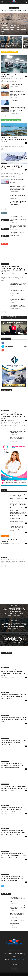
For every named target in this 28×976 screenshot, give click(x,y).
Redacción (3, 76)
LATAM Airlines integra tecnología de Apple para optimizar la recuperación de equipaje (17, 495)
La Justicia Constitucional (16, 84)
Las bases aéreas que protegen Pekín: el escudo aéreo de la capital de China (14, 787)
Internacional (4, 135)
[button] (2, 2)
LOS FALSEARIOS (14, 100)
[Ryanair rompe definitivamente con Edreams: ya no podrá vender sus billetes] (5, 196)
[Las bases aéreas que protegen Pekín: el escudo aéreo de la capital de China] (14, 778)
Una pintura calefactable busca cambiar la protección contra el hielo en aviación (18, 181)
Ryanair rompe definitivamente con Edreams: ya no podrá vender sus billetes (18, 195)
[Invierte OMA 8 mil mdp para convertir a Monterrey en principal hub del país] (14, 129)
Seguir (25, 346)
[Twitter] (16, 969)
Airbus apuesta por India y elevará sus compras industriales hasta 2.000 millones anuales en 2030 (17, 188)
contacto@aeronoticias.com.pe (17, 959)
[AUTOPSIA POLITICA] (14, 64)
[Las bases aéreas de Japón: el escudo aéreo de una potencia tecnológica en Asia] (5, 234)
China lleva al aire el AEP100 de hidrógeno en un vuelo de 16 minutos (13, 167)
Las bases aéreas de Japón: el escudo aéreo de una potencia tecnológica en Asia (17, 234)
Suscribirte (24, 350)
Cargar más (13, 927)
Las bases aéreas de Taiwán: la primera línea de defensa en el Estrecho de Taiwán (11, 809)
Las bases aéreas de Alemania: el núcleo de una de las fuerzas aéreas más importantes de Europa (13, 832)
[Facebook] (12, 969)
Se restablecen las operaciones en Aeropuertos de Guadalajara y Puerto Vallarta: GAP (18, 203)
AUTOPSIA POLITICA (8, 74)
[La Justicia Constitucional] (5, 86)
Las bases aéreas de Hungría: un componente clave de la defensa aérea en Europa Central (12, 878)
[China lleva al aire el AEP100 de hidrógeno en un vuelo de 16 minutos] (14, 158)
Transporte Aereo (5, 23)
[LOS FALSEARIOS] (5, 102)
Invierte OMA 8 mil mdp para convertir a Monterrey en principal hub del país (13, 139)
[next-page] (5, 116)
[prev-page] (2, 116)
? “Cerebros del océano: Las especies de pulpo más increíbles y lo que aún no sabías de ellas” (18, 520)
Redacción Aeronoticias (6, 543)
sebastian (3, 273)
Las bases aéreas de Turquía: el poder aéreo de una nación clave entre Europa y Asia (17, 299)
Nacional (3, 72)
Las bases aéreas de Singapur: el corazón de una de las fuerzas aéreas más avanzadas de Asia (13, 855)
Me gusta (24, 343)
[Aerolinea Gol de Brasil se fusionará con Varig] (14, 551)
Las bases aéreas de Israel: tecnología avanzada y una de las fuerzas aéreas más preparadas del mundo (13, 269)
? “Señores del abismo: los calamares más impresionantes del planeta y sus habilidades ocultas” (18, 512)
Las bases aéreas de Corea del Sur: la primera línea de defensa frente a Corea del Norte (18, 226)
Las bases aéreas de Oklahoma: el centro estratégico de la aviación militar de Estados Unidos (17, 307)
